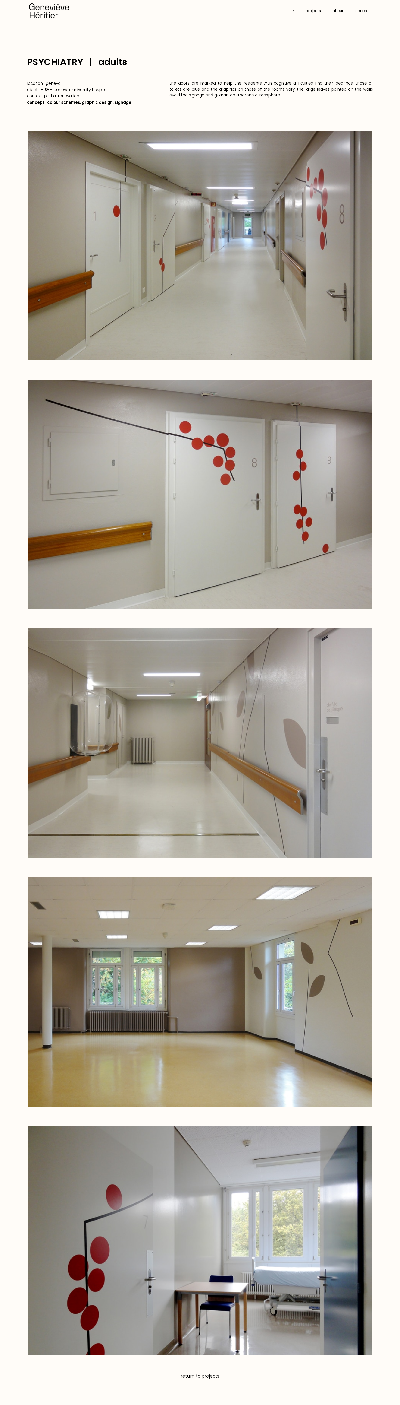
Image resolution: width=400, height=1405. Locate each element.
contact (362, 11)
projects (313, 11)
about (338, 11)
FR (291, 11)
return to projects (200, 1376)
